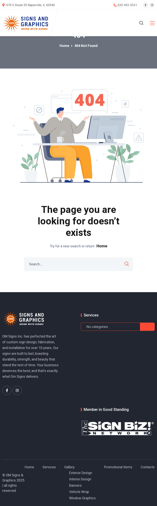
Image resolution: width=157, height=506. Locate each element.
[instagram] (152, 5)
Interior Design (80, 479)
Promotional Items (118, 467)
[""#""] (17, 390)
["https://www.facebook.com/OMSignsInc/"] (6, 390)
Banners (75, 485)
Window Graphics (82, 498)
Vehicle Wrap (79, 492)
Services (49, 467)
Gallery (69, 467)
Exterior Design (80, 473)
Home (101, 246)
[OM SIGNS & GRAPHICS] (26, 23)
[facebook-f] (145, 5)
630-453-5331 (127, 5)
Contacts (148, 467)
